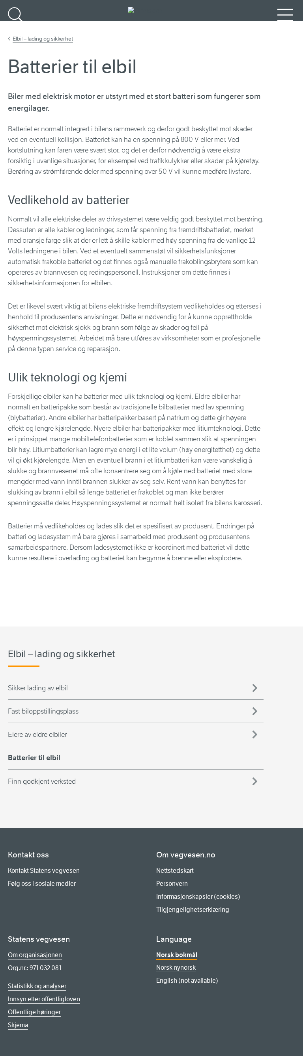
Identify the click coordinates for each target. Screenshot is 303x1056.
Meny (285, 28)
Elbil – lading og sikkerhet (43, 38)
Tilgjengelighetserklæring (192, 909)
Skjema (18, 1025)
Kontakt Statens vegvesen (44, 870)
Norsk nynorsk (176, 967)
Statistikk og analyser (37, 986)
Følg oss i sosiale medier (42, 883)
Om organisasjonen (35, 955)
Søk (16, 28)
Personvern (172, 883)
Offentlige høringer (34, 1012)
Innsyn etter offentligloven (44, 999)
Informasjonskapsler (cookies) (198, 896)
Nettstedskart (175, 870)
